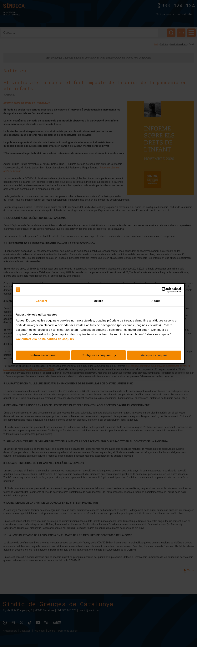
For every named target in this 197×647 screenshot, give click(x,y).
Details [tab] (98, 300)
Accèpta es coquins (154, 355)
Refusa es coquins (42, 355)
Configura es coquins (96, 355)
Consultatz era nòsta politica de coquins (45, 339)
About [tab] (155, 300)
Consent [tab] (41, 300)
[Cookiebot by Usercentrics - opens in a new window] (164, 290)
